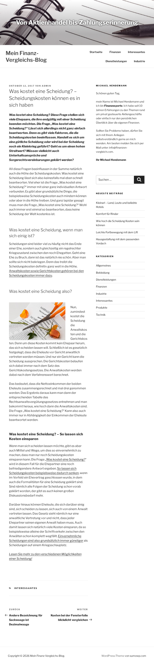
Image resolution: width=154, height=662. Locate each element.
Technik (101, 314)
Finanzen (115, 52)
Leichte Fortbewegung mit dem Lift (117, 232)
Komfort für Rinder (107, 213)
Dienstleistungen (116, 61)
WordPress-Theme (112, 655)
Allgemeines (103, 265)
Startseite (96, 52)
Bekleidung (102, 272)
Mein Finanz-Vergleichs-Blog (26, 56)
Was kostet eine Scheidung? (65, 459)
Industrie (139, 61)
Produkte (101, 307)
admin (46, 86)
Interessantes (136, 52)
